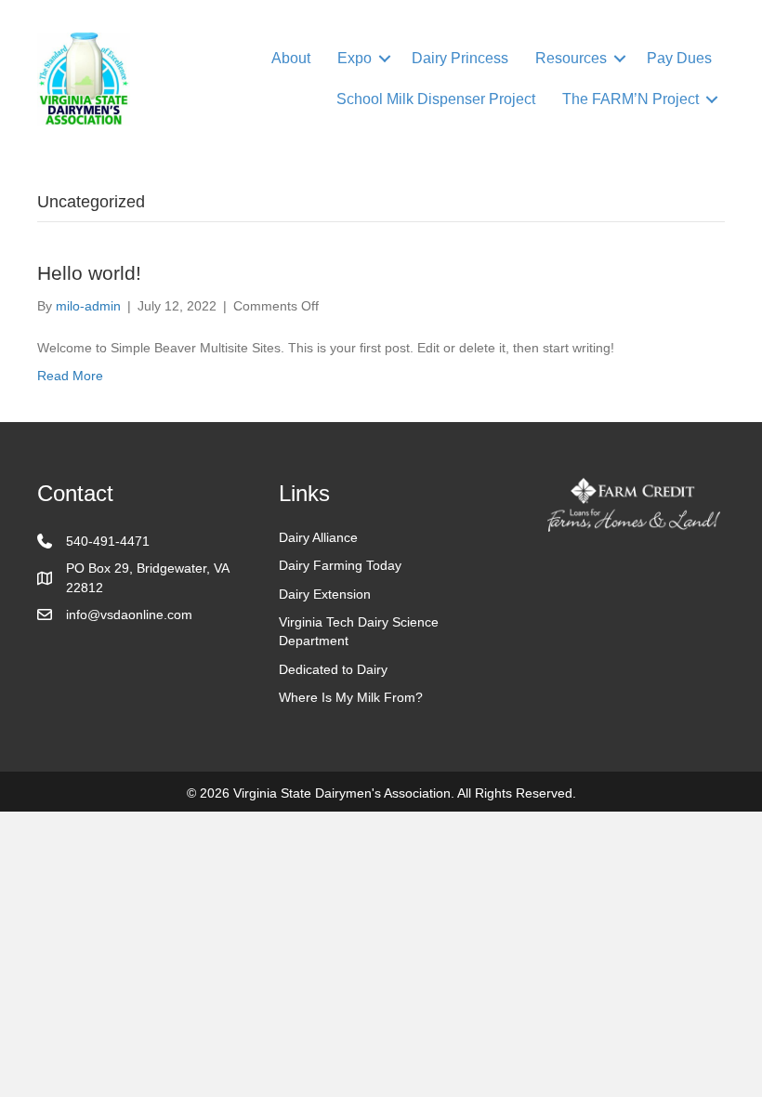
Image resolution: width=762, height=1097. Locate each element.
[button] (385, 58)
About (290, 58)
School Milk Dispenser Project (435, 99)
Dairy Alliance (318, 537)
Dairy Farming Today (340, 565)
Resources (571, 58)
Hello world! (89, 273)
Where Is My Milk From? (351, 697)
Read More (70, 375)
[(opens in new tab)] (633, 503)
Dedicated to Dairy (333, 669)
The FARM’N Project (630, 99)
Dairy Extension (325, 594)
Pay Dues (679, 58)
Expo (354, 58)
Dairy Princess (460, 58)
